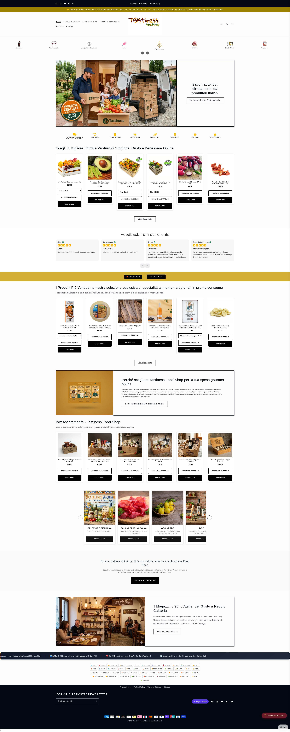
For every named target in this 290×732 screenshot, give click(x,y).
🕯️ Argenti (115, 672)
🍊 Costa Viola (98, 676)
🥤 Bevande (146, 665)
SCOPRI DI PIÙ (99, 539)
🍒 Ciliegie (166, 665)
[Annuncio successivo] (180, 3)
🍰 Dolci (93, 668)
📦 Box (128, 668)
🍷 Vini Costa (161, 676)
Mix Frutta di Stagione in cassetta (69, 182)
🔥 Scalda (124, 672)
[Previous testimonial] (142, 266)
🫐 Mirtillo (156, 665)
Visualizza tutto (145, 219)
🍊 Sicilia (196, 668)
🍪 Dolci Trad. (184, 676)
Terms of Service (154, 687)
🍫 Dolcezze (162, 672)
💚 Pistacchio (136, 676)
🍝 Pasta (175, 665)
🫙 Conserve (185, 665)
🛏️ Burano (94, 672)
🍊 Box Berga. (173, 672)
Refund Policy (139, 687)
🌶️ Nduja (146, 668)
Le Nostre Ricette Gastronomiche (205, 100)
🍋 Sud (188, 668)
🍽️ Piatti (129, 665)
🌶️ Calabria (179, 668)
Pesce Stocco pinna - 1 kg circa (130, 326)
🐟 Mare (93, 665)
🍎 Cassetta (185, 672)
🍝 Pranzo (143, 672)
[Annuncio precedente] (110, 3)
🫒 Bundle (195, 672)
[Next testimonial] (147, 266)
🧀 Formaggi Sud (111, 676)
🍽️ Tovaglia (105, 672)
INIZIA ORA (155, 277)
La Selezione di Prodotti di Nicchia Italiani (144, 404)
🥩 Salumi (102, 665)
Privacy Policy (125, 687)
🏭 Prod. (121, 668)
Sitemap (167, 687)
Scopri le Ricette (145, 580)
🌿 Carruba (169, 668)
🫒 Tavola (137, 668)
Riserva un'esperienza (167, 631)
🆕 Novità (102, 668)
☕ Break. (134, 672)
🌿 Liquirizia (145, 680)
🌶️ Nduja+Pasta (149, 676)
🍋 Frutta (196, 665)
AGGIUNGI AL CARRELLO (69, 197)
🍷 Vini (137, 665)
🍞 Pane (194, 676)
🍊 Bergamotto (156, 668)
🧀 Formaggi (112, 665)
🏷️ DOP (121, 665)
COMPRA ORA (69, 204)
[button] (71, 21)
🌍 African (111, 668)
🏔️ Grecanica (124, 676)
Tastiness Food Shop (140, 721)
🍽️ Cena (152, 672)
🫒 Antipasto (172, 676)
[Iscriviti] (95, 701)
